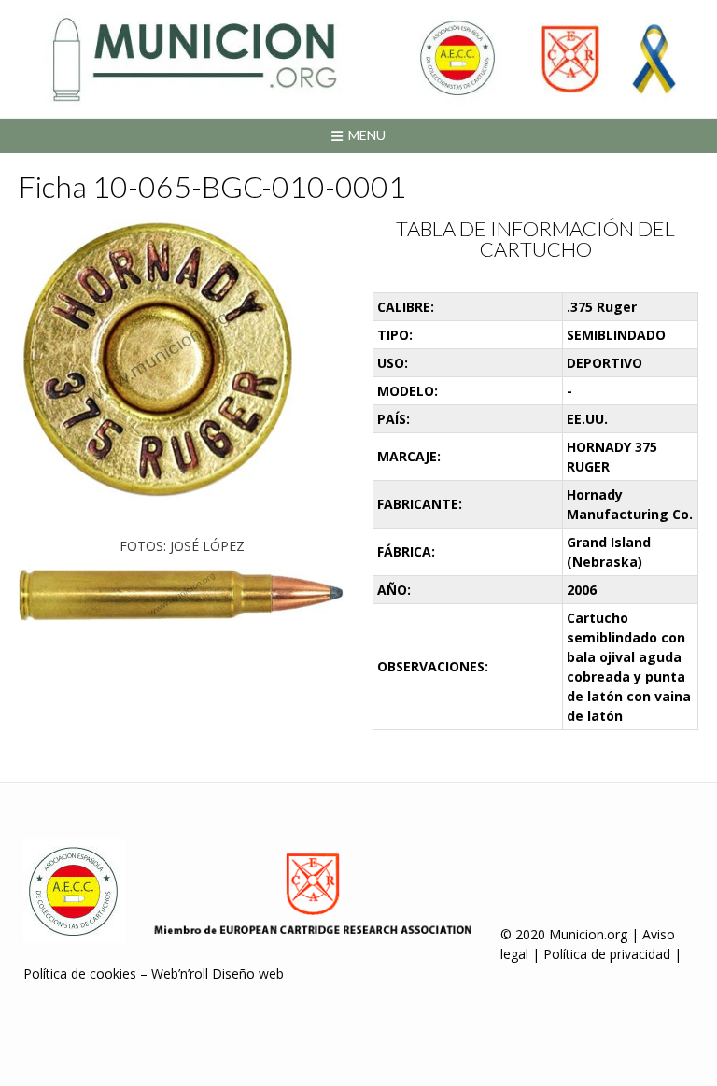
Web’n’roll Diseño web (217, 973)
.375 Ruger (602, 307)
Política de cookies (79, 973)
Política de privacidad (606, 954)
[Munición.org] (358, 59)
